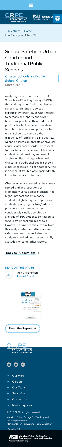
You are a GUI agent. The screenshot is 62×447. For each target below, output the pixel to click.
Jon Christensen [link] (27, 272)
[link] (57, 18)
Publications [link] (12, 31)
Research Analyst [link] (25, 276)
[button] (31, 5)
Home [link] (28, 31)
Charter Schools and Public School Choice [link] (25, 78)
